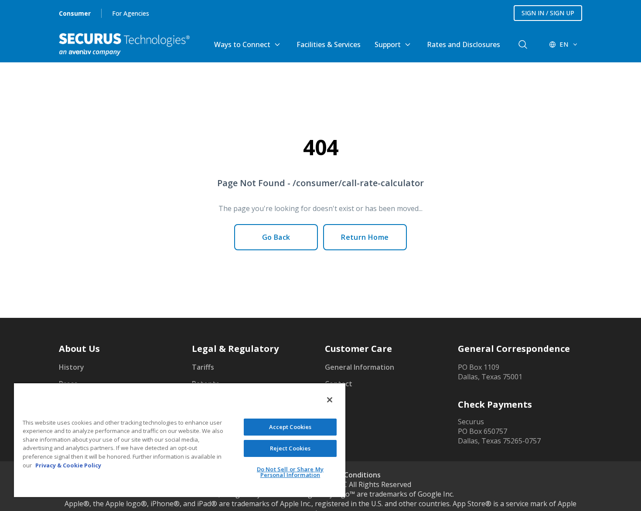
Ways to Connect (242, 44)
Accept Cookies (290, 427)
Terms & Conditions (347, 475)
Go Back (276, 237)
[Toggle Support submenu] (407, 44)
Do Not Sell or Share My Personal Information (290, 472)
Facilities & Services (329, 44)
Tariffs (203, 367)
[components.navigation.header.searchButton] (523, 44)
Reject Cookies (290, 448)
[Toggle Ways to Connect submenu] (277, 44)
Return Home (365, 237)
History (71, 367)
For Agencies (130, 13)
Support (388, 44)
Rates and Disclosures (463, 44)
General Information (359, 367)
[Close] (329, 399)
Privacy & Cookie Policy (68, 465)
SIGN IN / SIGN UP (548, 13)
